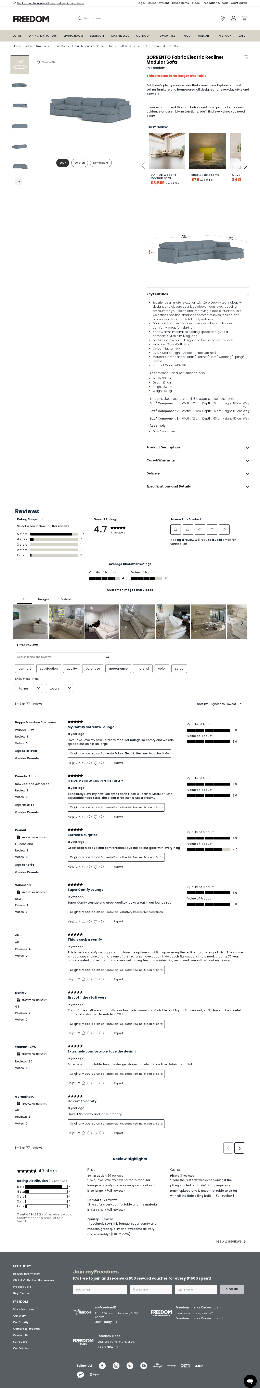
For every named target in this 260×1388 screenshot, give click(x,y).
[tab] (197, 294)
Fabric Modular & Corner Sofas (92, 46)
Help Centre (21, 1325)
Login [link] (141, 3)
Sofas (17, 36)
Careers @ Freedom (26, 1360)
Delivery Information (26, 1305)
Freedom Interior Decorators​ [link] (197, 1339)
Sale (241, 36)
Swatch (80, 163)
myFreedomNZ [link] (106, 1339)
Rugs (186, 36)
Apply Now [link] (105, 1378)
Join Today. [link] (103, 1354)
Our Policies (21, 1380)
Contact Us (20, 1367)
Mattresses (120, 36)
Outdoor (143, 36)
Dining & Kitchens (43, 36)
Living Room (73, 36)
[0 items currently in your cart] (244, 18)
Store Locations (23, 1341)
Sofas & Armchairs (37, 46)
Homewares (167, 36)
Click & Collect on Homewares (33, 1312)
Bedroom (97, 36)
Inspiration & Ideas (215, 3)
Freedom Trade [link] (109, 1368)
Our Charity (21, 1354)
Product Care (22, 1318)
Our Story (19, 1347)
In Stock (224, 36)
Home (17, 46)
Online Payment (158, 3)
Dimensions (100, 163)
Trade (196, 3)
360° (63, 163)
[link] (41, 19)
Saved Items (180, 3)
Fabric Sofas (60, 46)
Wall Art (204, 36)
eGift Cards (239, 3)
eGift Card (20, 1373)
